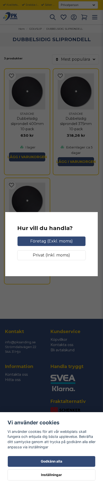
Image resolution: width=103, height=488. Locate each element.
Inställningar (51, 475)
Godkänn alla (51, 461)
